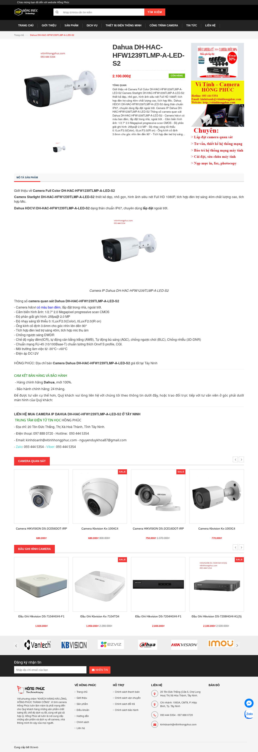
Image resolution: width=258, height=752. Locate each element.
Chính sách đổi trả (125, 703)
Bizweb (34, 747)
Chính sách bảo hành (126, 709)
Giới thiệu (82, 697)
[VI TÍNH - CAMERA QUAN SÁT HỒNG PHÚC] (26, 14)
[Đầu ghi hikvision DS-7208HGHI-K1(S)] (158, 584)
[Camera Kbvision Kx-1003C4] (158, 496)
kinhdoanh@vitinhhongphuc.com (178, 724)
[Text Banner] (217, 123)
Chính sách (83, 722)
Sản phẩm (82, 703)
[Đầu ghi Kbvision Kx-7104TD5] (216, 584)
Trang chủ (19, 34)
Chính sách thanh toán (127, 691)
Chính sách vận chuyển (128, 697)
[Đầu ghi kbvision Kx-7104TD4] (41, 584)
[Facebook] (249, 704)
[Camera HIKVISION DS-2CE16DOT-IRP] (99, 496)
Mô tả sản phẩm (27, 177)
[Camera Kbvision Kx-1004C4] (41, 496)
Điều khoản (83, 709)
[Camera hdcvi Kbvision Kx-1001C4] (216, 496)
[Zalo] (249, 715)
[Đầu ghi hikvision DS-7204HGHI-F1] (99, 584)
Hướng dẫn (83, 716)
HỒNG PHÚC (71, 420)
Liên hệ (81, 728)
